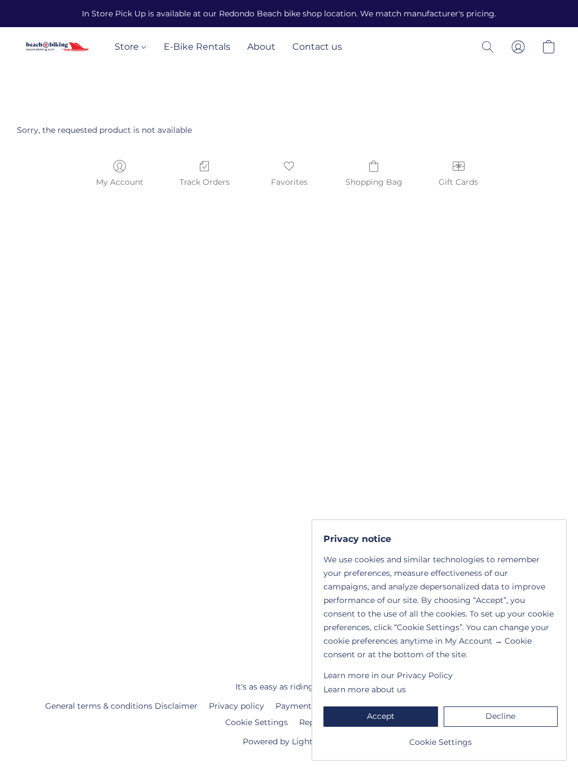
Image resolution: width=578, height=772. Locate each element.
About (261, 46)
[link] (440, 738)
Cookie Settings (256, 722)
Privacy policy (236, 706)
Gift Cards (458, 182)
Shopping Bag (373, 182)
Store (128, 46)
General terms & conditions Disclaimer (121, 706)
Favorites (289, 182)
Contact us (317, 46)
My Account (119, 182)
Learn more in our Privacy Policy (388, 675)
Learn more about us (364, 689)
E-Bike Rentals (197, 46)
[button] (57, 47)
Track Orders (204, 182)
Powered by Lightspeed (289, 741)
